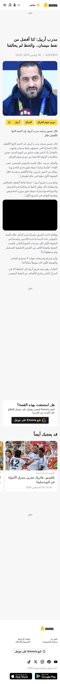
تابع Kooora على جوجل (27, 420)
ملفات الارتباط (24, 639)
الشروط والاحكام (23, 642)
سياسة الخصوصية (50, 642)
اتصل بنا (54, 639)
